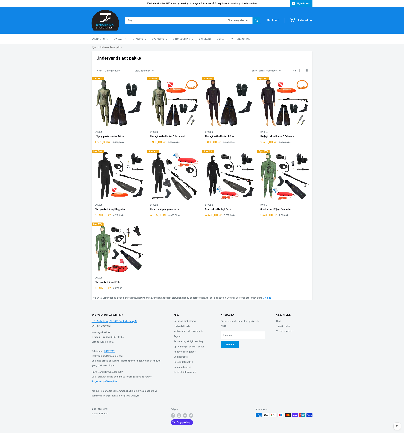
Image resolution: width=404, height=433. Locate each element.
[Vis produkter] (301, 70)
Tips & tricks (283, 325)
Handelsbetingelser (185, 351)
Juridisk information (185, 371)
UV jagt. (267, 297)
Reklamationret (182, 366)
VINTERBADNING (240, 38)
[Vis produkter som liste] (306, 70)
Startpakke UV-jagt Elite (107, 282)
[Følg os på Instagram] (179, 415)
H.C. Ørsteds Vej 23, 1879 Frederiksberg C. (114, 320)
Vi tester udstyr (285, 330)
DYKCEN (99, 132)
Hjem (94, 47)
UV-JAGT (119, 38)
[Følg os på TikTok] (191, 415)
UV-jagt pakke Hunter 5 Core (109, 136)
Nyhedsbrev (303, 3)
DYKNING (138, 38)
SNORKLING (98, 38)
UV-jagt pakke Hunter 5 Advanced (167, 136)
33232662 (109, 351)
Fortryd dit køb (182, 325)
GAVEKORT (205, 38)
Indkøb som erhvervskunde (188, 330)
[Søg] (256, 20)
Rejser (177, 336)
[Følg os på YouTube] (185, 415)
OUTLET (221, 38)
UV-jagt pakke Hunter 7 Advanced (277, 136)
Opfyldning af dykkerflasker (189, 346)
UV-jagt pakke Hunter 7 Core (219, 136)
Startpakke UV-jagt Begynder (110, 209)
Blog (278, 320)
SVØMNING (158, 38)
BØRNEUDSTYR (181, 38)
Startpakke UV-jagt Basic (218, 209)
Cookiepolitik (181, 356)
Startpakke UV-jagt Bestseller (275, 209)
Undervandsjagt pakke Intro (164, 209)
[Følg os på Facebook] (173, 415)
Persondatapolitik (183, 361)
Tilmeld (230, 344)
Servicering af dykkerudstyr (189, 341)
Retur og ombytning (185, 320)
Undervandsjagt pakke (111, 47)
